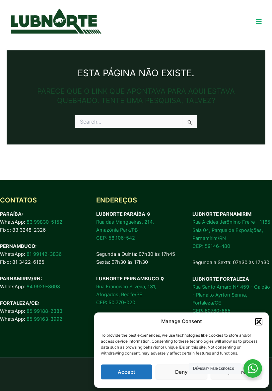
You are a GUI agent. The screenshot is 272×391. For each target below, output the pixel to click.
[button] (258, 321)
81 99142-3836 (44, 254)
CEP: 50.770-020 (115, 303)
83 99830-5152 (44, 222)
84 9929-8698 (43, 287)
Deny (181, 372)
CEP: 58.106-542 (115, 238)
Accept (126, 372)
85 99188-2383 (44, 311)
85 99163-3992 (44, 319)
